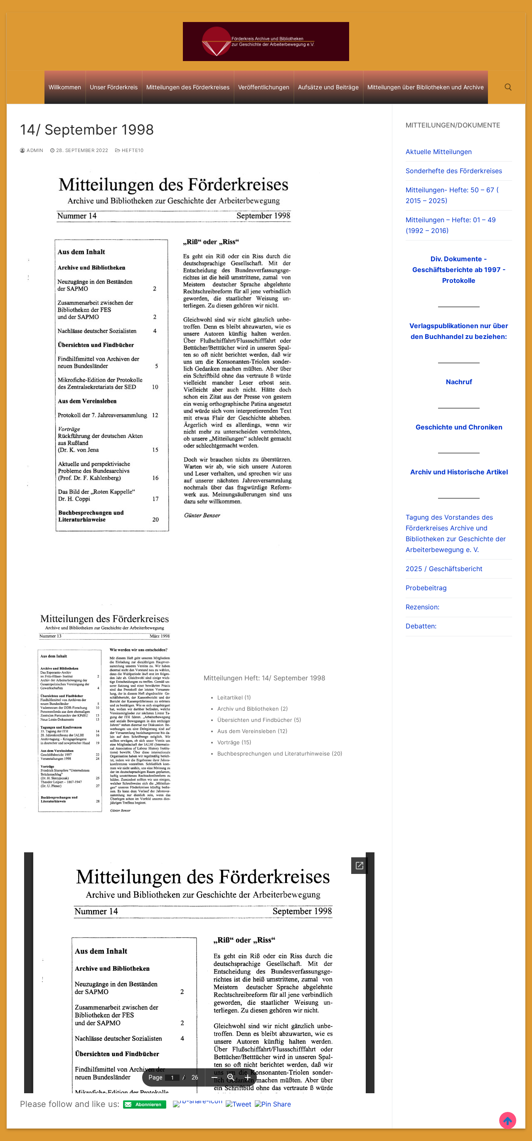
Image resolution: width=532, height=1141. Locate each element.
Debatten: (421, 626)
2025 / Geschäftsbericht (444, 568)
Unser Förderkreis (114, 87)
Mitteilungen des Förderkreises (187, 87)
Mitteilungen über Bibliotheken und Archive (425, 87)
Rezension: (422, 607)
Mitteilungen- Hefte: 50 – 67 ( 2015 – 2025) (452, 195)
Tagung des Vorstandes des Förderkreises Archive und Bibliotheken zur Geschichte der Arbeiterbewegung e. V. (456, 533)
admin (34, 150)
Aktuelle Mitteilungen (439, 151)
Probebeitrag (426, 588)
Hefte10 (131, 150)
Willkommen (65, 87)
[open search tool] (508, 87)
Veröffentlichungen (263, 87)
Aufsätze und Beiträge (328, 87)
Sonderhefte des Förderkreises (454, 171)
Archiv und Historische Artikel (459, 472)
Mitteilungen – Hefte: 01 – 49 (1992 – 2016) (451, 225)
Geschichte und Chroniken (459, 427)
